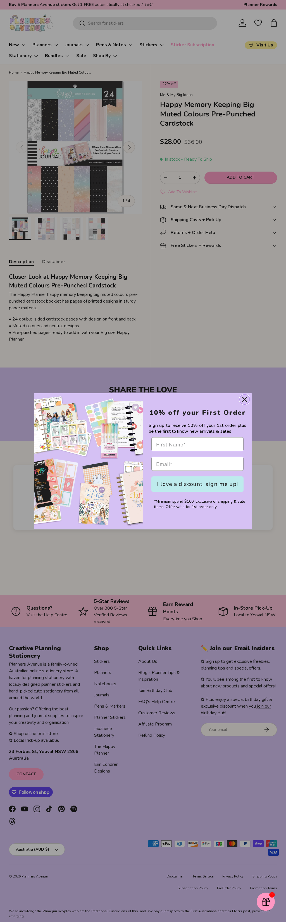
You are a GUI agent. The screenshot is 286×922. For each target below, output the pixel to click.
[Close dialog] (245, 399)
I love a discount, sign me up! (197, 484)
